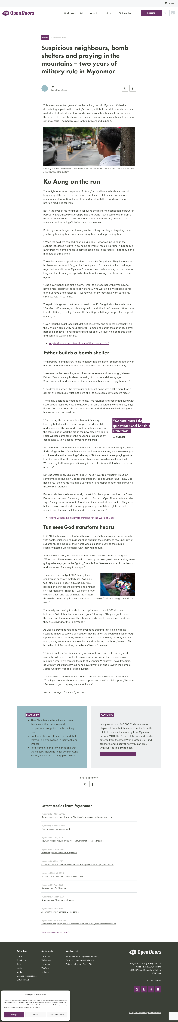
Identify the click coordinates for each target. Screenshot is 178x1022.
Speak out (21, 960)
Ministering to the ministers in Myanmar (59, 852)
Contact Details (154, 980)
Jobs (19, 964)
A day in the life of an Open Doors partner (60, 911)
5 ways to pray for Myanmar (53, 888)
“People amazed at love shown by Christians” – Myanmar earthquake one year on (78, 817)
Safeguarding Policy (138, 1012)
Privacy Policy (154, 1012)
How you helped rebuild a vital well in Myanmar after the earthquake (72, 840)
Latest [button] (108, 13)
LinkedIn (45, 971)
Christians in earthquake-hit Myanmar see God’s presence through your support (77, 864)
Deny (35, 1014)
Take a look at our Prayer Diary (80, 964)
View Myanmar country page (54, 932)
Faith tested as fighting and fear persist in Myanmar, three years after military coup (78, 923)
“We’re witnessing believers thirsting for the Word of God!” (82, 518)
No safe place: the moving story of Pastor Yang (62, 876)
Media (19, 971)
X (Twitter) (46, 960)
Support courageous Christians (80, 960)
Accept (14, 1014)
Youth (19, 968)
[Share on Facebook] (132, 88)
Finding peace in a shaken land (55, 828)
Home (19, 956)
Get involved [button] (126, 13)
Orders (170, 3)
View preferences (57, 1014)
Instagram (45, 964)
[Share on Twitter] (125, 88)
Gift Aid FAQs (23, 979)
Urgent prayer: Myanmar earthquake (57, 900)
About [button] (93, 13)
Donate (151, 13)
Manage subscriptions (26, 975)
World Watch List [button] (73, 13)
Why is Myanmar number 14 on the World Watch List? (79, 343)
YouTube (45, 968)
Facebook (45, 956)
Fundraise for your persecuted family (83, 956)
